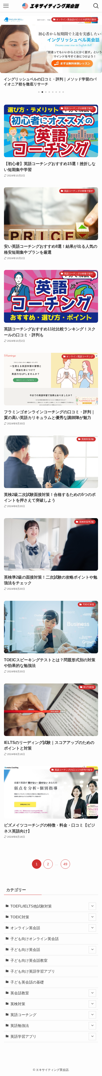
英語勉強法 (19, 1026)
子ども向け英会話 (25, 950)
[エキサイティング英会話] (51, 6)
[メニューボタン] (6, 6)
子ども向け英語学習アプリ (32, 971)
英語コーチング (23, 1015)
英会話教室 (19, 993)
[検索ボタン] (96, 6)
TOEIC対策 (19, 917)
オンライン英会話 (25, 928)
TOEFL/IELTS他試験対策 (31, 906)
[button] (39, 92)
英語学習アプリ (23, 1036)
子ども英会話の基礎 (27, 982)
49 (65, 864)
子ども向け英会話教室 (29, 961)
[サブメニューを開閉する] (92, 906)
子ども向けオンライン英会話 (34, 939)
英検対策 (17, 1004)
